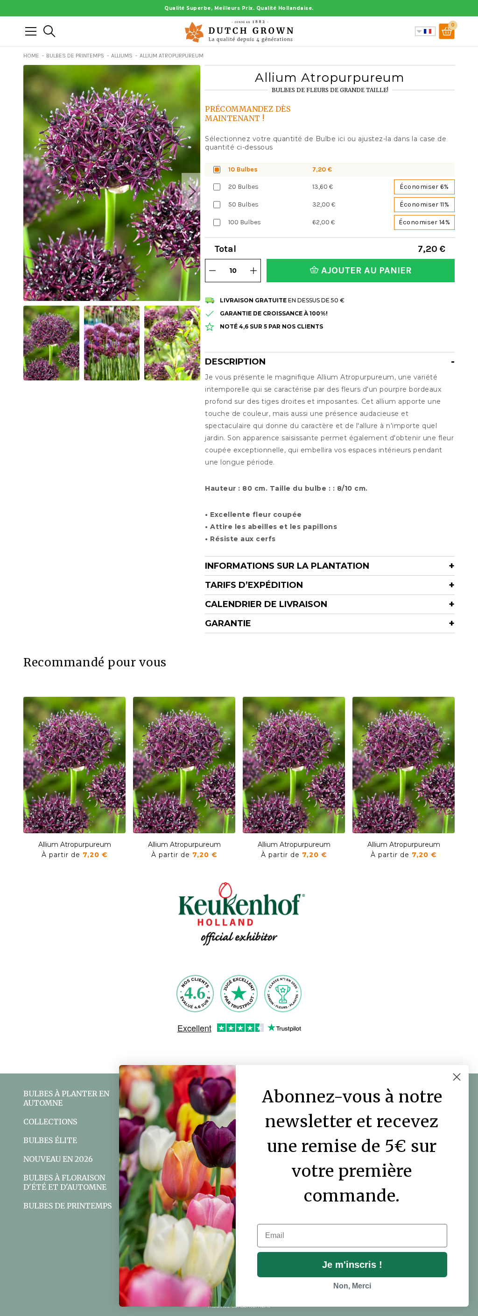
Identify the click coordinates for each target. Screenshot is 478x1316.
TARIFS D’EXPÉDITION (254, 585)
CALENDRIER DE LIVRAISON (266, 604)
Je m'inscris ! (352, 1264)
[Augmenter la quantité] (253, 270)
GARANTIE (228, 623)
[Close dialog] (457, 1077)
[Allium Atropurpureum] (74, 765)
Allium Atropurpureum (74, 844)
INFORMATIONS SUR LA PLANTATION (287, 566)
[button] (191, 191)
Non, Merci (352, 1286)
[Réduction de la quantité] (212, 270)
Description (235, 362)
